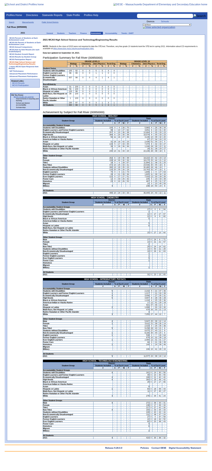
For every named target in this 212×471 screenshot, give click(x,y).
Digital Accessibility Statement (185, 448)
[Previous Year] (18, 33)
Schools (165, 21)
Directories (32, 15)
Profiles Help (91, 15)
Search (11, 22)
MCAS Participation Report (20, 59)
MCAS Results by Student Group (22, 57)
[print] (184, 39)
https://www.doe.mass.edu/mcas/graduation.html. (73, 48)
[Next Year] (29, 33)
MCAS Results (18, 83)
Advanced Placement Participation (23, 76)
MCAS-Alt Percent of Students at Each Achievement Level (25, 43)
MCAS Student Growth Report (21, 54)
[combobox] (165, 16)
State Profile (73, 15)
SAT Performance (16, 71)
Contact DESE (158, 448)
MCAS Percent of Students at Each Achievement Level (23, 39)
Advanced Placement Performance (23, 74)
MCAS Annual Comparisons (20, 47)
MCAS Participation (20, 85)
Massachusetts (28, 22)
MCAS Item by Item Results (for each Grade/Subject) (24, 50)
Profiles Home (14, 15)
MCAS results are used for (24, 97)
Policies (144, 448)
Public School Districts (50, 22)
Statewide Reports (52, 15)
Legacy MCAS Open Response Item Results (23, 67)
